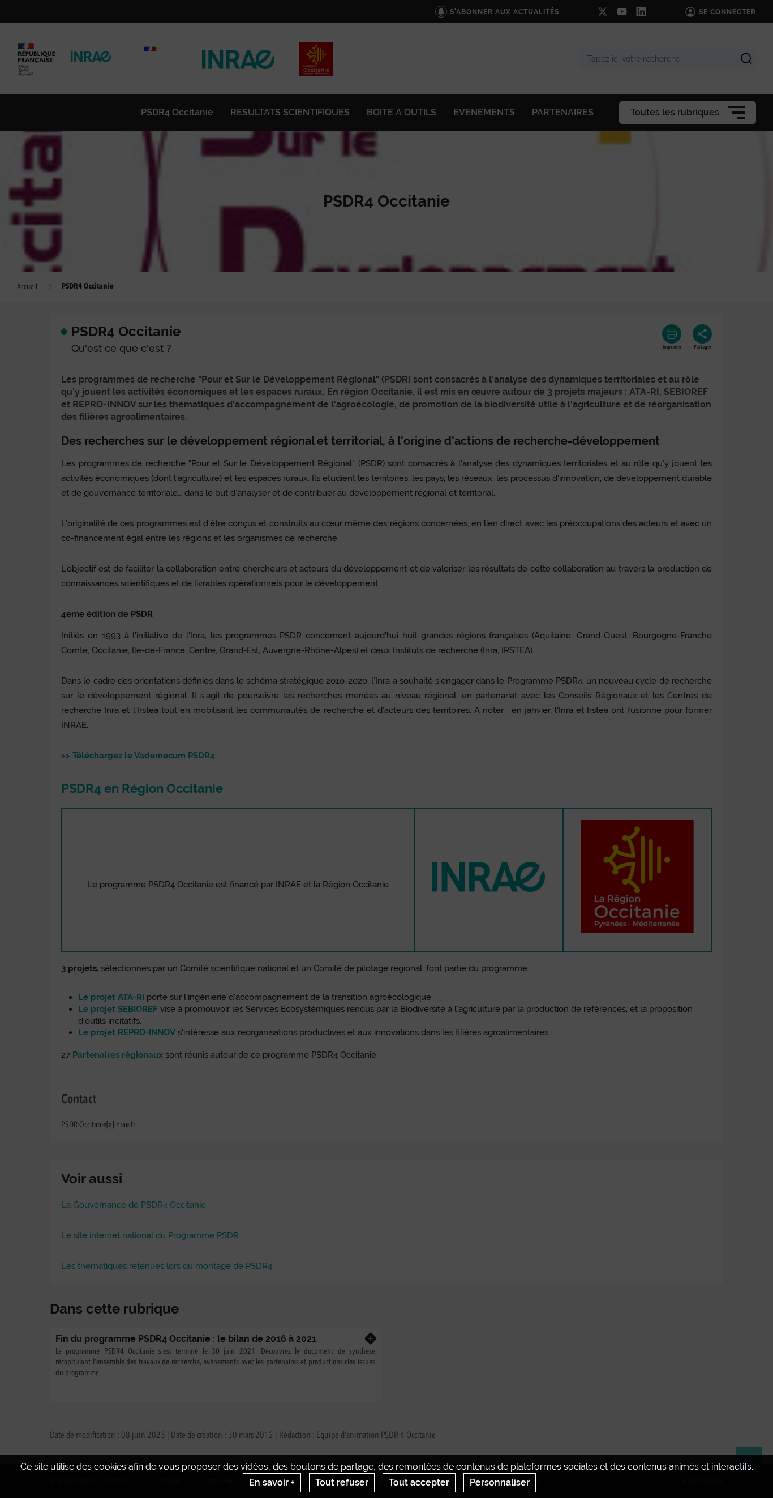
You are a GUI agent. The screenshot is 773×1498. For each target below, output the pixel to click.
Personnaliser (500, 1482)
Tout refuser (341, 1482)
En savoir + (272, 1482)
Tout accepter (419, 1482)
